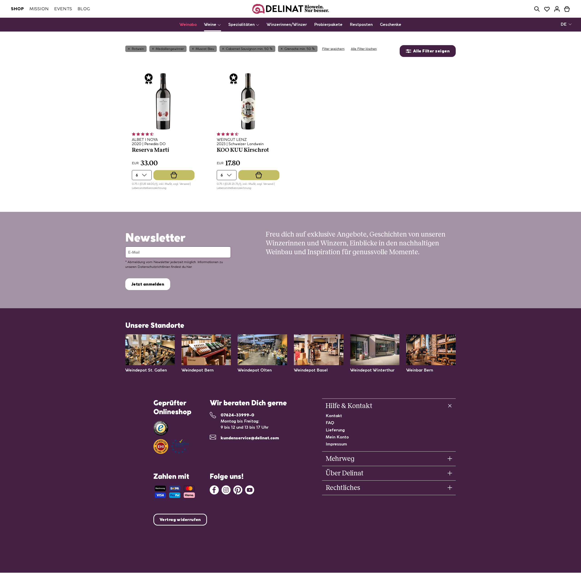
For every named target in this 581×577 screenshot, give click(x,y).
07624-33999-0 (237, 415)
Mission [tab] (39, 8)
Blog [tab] (84, 8)
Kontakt (334, 415)
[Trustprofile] (171, 446)
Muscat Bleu (205, 49)
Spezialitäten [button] (242, 24)
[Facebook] (214, 489)
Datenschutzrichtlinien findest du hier (165, 267)
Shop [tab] (17, 8)
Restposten (361, 24)
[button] (537, 9)
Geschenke (390, 24)
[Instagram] (226, 489)
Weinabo (188, 24)
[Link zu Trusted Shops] (160, 428)
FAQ (330, 422)
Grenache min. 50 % (299, 49)
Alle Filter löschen (364, 49)
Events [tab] (63, 8)
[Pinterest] (237, 489)
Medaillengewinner (170, 49)
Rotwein (138, 49)
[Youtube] (249, 489)
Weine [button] (210, 24)
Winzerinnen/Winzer (287, 24)
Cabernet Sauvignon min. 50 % (249, 49)
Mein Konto (337, 437)
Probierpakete (328, 24)
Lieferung (335, 430)
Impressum (336, 444)
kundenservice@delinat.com (250, 437)
